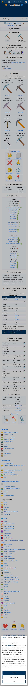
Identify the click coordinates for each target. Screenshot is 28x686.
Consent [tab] (4, 637)
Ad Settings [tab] (17, 637)
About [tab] (24, 637)
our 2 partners (10, 645)
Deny (14, 681)
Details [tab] (10, 637)
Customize (13, 677)
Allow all (14, 672)
